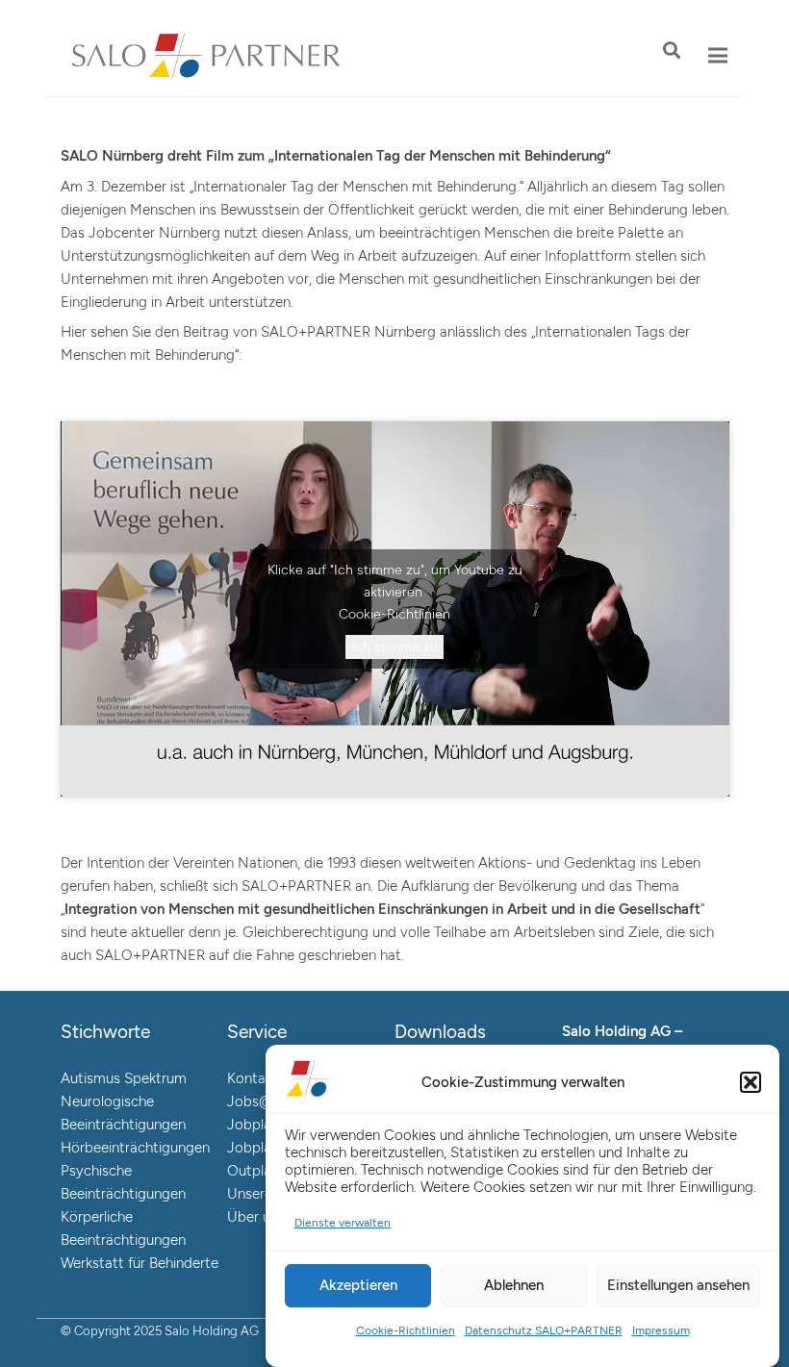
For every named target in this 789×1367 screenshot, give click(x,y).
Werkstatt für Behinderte (139, 1263)
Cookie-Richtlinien (405, 1330)
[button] (750, 1082)
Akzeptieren (358, 1285)
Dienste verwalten (342, 1222)
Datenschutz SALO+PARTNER (544, 1330)
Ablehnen (514, 1285)
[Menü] (718, 56)
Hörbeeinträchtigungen (135, 1147)
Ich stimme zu (394, 647)
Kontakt (252, 1078)
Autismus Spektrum (124, 1078)
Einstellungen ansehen (678, 1285)
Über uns (256, 1217)
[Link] (206, 56)
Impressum (661, 1330)
